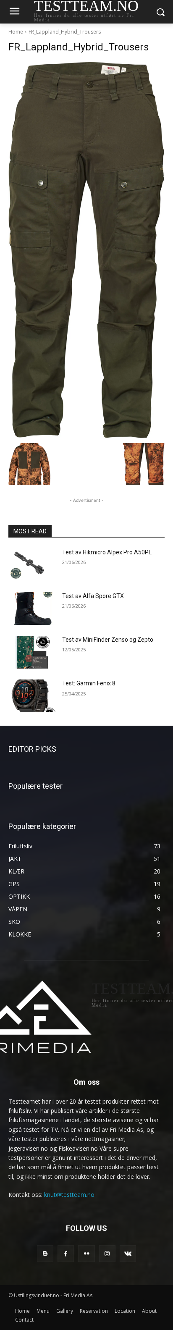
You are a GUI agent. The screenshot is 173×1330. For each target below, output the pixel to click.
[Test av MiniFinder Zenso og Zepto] (31, 652)
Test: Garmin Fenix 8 (88, 683)
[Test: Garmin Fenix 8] (31, 695)
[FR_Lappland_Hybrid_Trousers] (86, 250)
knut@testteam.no (69, 1195)
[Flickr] (86, 1253)
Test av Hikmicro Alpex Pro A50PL (107, 552)
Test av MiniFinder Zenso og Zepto (107, 639)
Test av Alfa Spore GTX (93, 596)
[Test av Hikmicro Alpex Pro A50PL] (31, 564)
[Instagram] (107, 1253)
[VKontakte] (128, 1253)
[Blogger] (45, 1253)
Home (15, 31)
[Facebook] (66, 1253)
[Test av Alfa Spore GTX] (31, 608)
